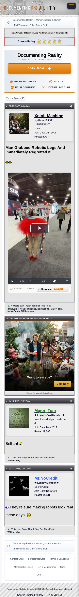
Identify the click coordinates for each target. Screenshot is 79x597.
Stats (62, 567)
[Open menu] (71, 6)
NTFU (39, 575)
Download (51, 289)
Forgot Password (36, 559)
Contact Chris (17, 559)
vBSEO (58, 595)
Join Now (36, 68)
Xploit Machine (48, 116)
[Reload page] (8, 22)
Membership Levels (23, 567)
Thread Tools (13, 98)
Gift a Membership (47, 567)
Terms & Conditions (59, 559)
